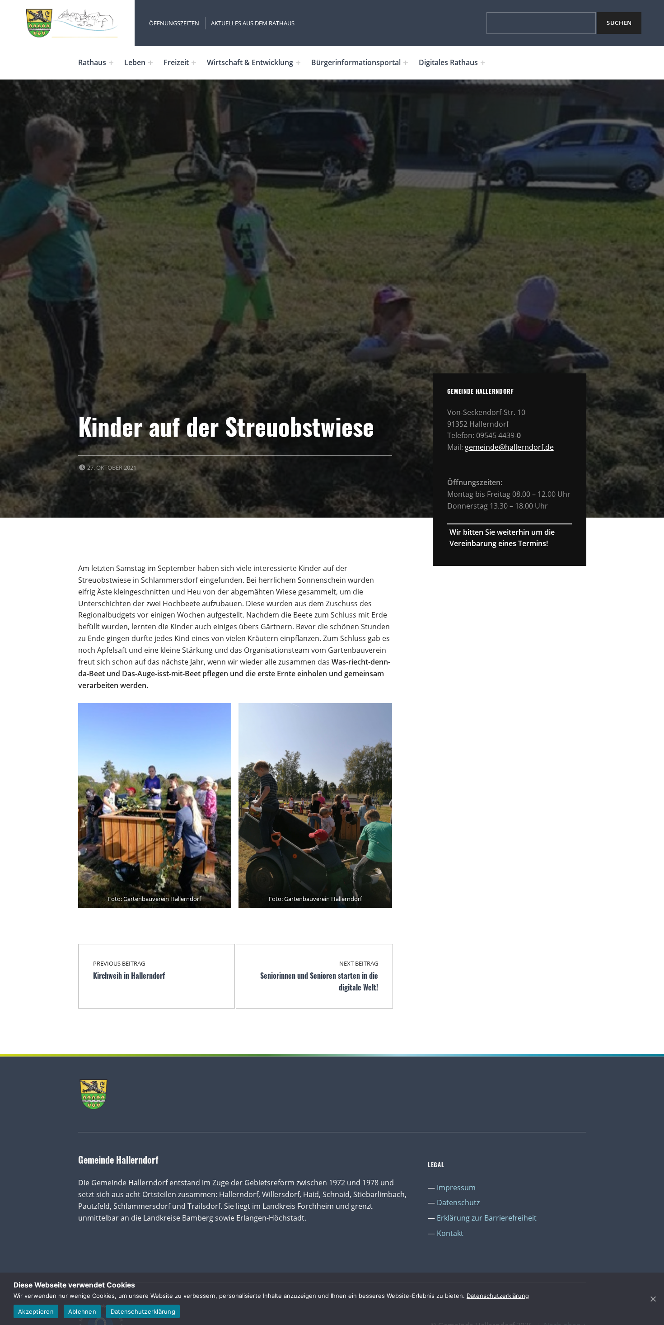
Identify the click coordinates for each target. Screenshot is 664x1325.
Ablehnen (82, 1311)
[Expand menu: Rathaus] (111, 63)
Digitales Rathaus (448, 62)
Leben (134, 62)
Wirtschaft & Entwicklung (250, 62)
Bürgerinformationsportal (356, 62)
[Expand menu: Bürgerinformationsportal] (405, 63)
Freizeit (176, 62)
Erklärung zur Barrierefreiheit (487, 1218)
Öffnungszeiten (174, 23)
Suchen (619, 23)
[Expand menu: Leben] (150, 63)
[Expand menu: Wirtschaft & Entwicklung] (298, 63)
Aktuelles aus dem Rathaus (253, 23)
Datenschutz (458, 1202)
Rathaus (92, 62)
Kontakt (450, 1233)
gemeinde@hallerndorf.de (509, 447)
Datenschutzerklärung (498, 1295)
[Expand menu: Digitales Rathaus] (483, 63)
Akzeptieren (36, 1311)
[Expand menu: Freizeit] (194, 63)
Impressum (456, 1188)
